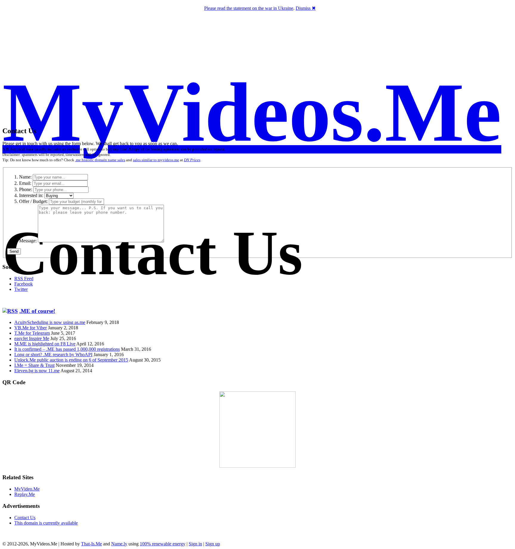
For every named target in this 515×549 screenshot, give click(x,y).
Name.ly (119, 543)
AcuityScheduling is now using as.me (49, 322)
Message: (28, 240)
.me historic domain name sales (100, 160)
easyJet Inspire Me (31, 338)
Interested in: (31, 195)
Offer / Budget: (33, 201)
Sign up (212, 543)
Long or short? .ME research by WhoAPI (53, 354)
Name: (25, 176)
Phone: (25, 189)
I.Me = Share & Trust (34, 365)
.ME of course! (37, 311)
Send (14, 251)
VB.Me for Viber (30, 327)
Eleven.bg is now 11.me (37, 370)
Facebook (23, 283)
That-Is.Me (91, 543)
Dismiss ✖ (306, 8)
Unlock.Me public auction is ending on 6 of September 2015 (71, 359)
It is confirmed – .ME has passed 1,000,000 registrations (67, 349)
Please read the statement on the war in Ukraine (248, 8)
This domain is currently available (46, 522)
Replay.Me (24, 494)
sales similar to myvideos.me (156, 160)
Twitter (21, 289)
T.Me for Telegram (32, 333)
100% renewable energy (162, 543)
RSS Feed (23, 278)
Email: (25, 183)
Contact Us (24, 517)
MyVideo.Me (27, 488)
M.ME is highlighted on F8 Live (44, 343)
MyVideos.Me (251, 112)
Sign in (195, 543)
